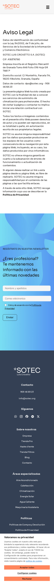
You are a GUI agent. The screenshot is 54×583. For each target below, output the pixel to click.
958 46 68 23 (27, 391)
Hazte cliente (27, 446)
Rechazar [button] (27, 578)
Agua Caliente (27, 502)
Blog (27, 457)
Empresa (27, 435)
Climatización (27, 491)
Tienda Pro (27, 441)
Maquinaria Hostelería (27, 507)
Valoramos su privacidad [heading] (19, 537)
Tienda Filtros (27, 452)
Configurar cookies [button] (27, 573)
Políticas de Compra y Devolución (27, 524)
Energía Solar (27, 496)
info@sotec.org (27, 398)
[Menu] (47, 7)
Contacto (27, 462)
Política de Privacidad (27, 530)
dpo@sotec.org (34, 83)
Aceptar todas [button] (27, 567)
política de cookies (34, 561)
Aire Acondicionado (27, 480)
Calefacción (27, 485)
